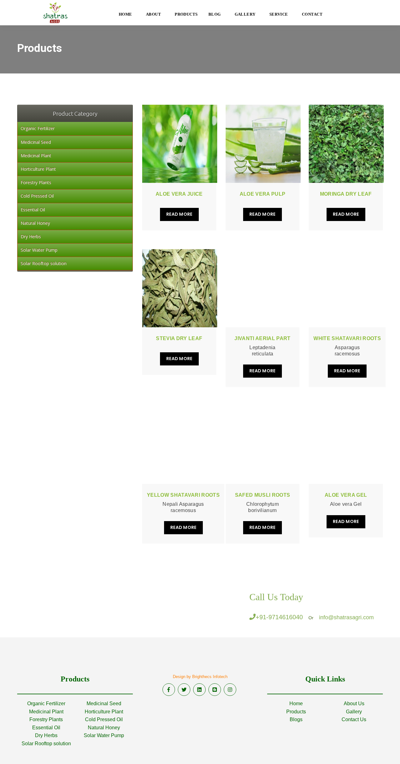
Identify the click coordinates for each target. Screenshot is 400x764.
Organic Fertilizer (46, 703)
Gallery (245, 14)
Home (296, 703)
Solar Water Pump (104, 735)
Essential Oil (46, 727)
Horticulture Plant (104, 711)
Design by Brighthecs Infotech (200, 676)
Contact (312, 14)
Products (186, 14)
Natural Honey (104, 727)
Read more (179, 214)
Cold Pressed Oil (104, 719)
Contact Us (354, 719)
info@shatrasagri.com (346, 617)
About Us (354, 703)
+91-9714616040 (279, 617)
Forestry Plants (46, 719)
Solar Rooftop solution (46, 743)
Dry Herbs (46, 735)
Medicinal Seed (104, 703)
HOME (125, 14)
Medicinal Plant (46, 711)
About (153, 14)
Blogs (296, 719)
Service (278, 14)
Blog (214, 14)
